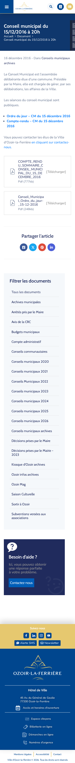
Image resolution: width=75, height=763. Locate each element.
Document (24, 36)
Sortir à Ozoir (21, 504)
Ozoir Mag (19, 484)
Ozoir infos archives (25, 474)
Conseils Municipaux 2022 (30, 381)
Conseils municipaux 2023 (30, 391)
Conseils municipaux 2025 (30, 411)
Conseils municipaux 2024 (30, 401)
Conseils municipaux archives (32, 431)
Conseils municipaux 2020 (30, 361)
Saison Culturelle (23, 494)
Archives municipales (26, 302)
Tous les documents (26, 292)
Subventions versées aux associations (29, 516)
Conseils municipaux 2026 (30, 421)
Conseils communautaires (29, 351)
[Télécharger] (56, 172)
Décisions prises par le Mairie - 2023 (32, 452)
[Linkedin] (51, 247)
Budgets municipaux (26, 332)
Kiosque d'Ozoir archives (28, 464)
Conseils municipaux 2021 (30, 371)
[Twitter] (33, 247)
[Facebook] (24, 247)
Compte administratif (26, 342)
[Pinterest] (42, 247)
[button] (7, 6)
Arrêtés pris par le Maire (28, 312)
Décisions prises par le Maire (31, 441)
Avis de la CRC (21, 322)
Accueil (8, 36)
